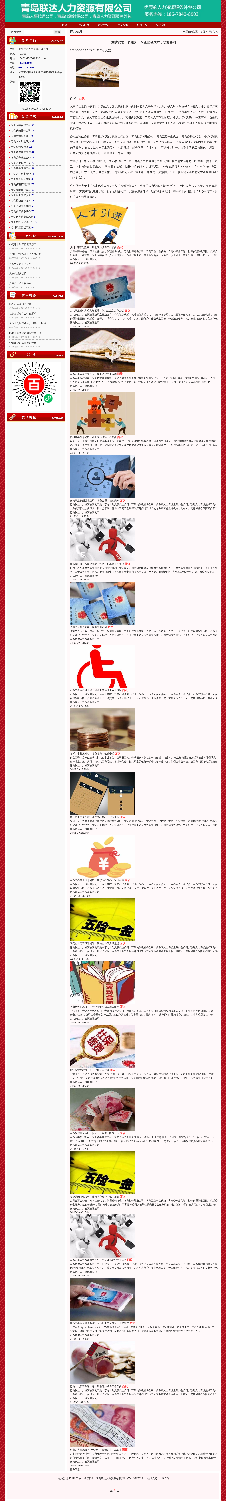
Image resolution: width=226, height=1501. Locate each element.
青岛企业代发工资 (21, 163)
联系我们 (161, 24)
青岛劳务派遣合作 (21, 157)
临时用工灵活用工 (21, 227)
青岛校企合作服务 (21, 200)
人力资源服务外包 (21, 136)
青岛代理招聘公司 (21, 184)
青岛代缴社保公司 (21, 130)
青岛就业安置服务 (21, 195)
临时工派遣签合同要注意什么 (25, 333)
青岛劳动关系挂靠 (21, 206)
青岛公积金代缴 (19, 146)
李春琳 (165, 1478)
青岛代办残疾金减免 (22, 216)
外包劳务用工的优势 (20, 263)
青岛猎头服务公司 (21, 179)
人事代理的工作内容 (20, 283)
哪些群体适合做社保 (20, 303)
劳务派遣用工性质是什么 (22, 342)
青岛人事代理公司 (21, 125)
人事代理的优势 (17, 273)
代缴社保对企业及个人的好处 (25, 254)
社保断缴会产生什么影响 (22, 313)
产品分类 (103, 24)
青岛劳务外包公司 (21, 168)
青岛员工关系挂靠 (21, 211)
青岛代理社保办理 (21, 152)
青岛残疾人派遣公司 (22, 222)
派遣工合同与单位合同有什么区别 (27, 323)
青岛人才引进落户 (21, 141)
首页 (64, 24)
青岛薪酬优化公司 (21, 189)
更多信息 (75, 1469)
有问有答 (142, 24)
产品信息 (84, 24)
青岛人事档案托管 (21, 173)
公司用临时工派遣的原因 (22, 244)
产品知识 (122, 24)
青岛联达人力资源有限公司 (84, 259)
